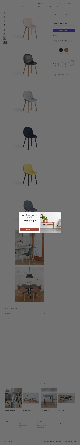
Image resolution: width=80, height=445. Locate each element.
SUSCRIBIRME (29, 229)
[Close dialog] (60, 213)
